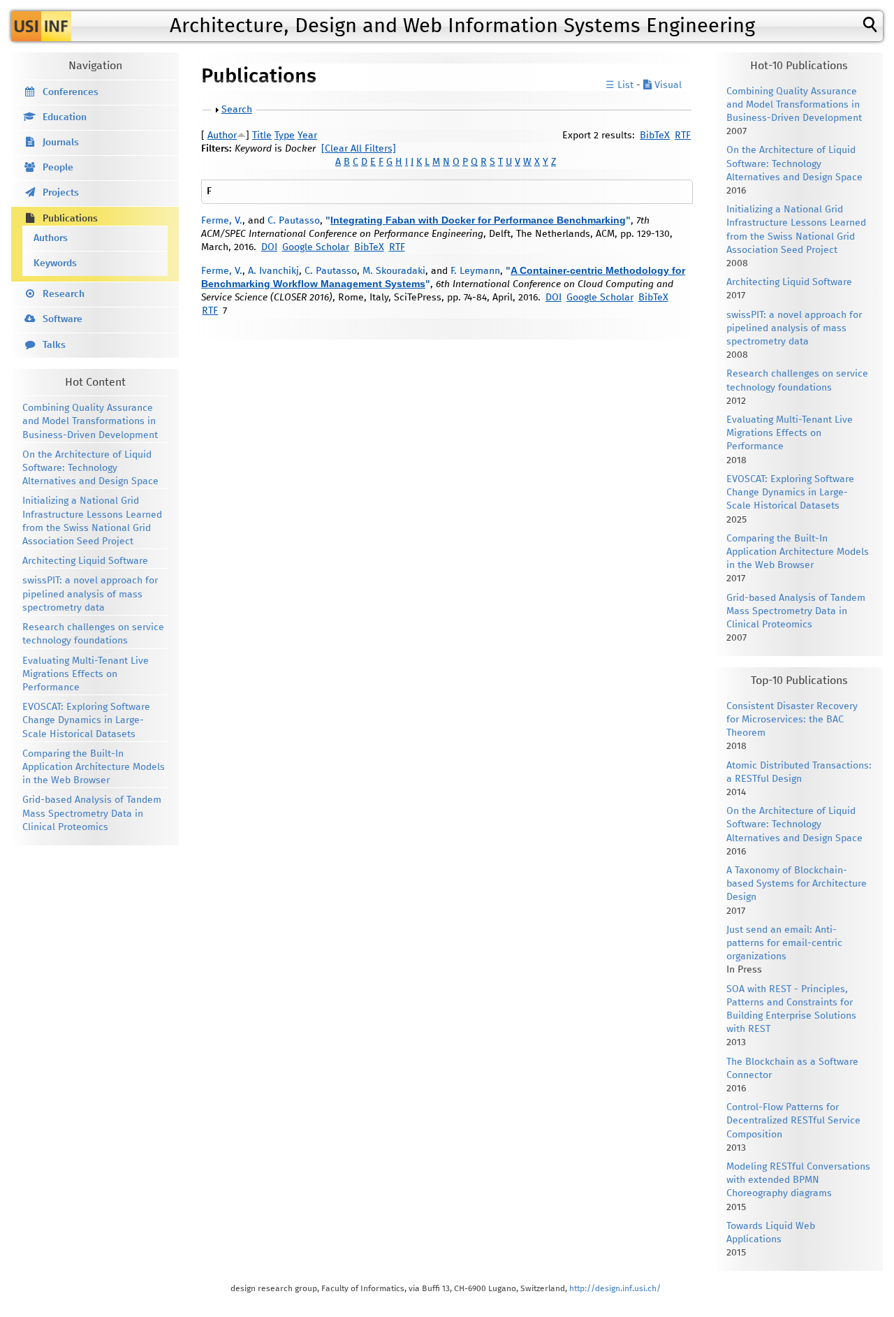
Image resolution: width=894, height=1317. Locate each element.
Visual (667, 85)
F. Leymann (475, 271)
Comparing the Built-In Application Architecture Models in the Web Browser (93, 767)
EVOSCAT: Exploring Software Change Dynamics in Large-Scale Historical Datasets (86, 720)
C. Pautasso (294, 221)
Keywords (55, 263)
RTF (683, 135)
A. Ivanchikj (273, 271)
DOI (269, 247)
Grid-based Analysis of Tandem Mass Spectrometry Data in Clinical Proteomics (91, 813)
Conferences (70, 92)
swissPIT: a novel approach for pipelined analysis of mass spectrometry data (90, 594)
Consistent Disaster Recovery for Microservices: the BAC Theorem (792, 719)
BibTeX (655, 135)
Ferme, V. (221, 221)
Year (307, 135)
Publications (70, 219)
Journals (61, 142)
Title (262, 135)
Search (236, 110)
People (58, 168)
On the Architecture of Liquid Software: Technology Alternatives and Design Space (90, 468)
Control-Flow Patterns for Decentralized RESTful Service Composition (793, 1121)
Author (222, 135)
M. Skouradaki (393, 271)
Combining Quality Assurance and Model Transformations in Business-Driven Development (90, 421)
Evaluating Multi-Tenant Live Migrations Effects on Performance (85, 674)
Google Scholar (315, 247)
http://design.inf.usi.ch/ (615, 1289)
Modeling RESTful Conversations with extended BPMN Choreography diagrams (798, 1180)
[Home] (41, 26)
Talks (54, 345)
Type (284, 135)
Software (62, 319)
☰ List (619, 85)
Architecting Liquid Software (85, 561)
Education (65, 117)
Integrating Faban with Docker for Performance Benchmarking (478, 220)
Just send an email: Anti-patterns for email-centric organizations (784, 943)
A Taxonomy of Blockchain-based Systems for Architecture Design (796, 884)
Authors (51, 238)
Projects (61, 193)
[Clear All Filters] (358, 149)
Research (64, 294)
